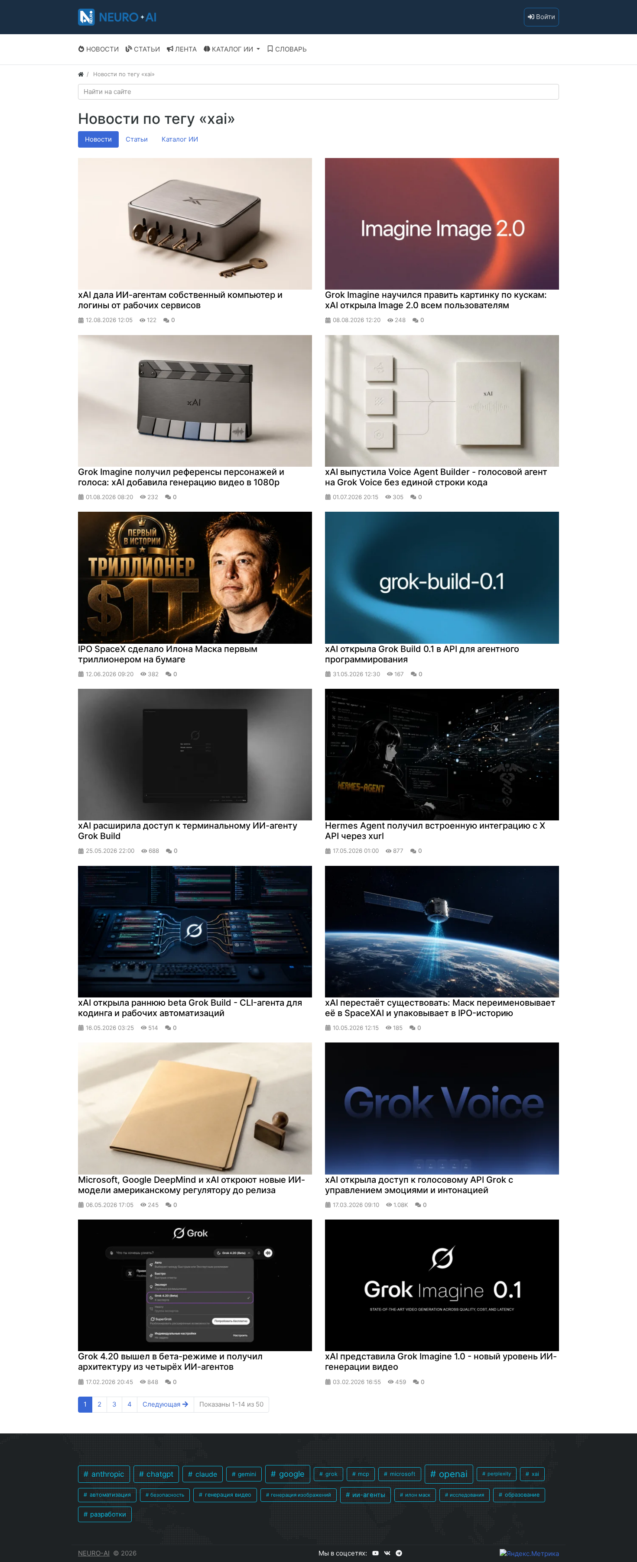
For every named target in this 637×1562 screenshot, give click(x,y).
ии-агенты (368, 1495)
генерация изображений (300, 1495)
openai (452, 1473)
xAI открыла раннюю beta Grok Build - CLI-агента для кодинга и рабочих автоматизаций (190, 1007)
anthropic (106, 1473)
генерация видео (227, 1494)
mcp (362, 1474)
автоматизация (109, 1494)
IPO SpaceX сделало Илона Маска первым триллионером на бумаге (167, 654)
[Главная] (81, 74)
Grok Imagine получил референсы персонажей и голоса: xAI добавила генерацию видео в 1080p (181, 477)
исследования (466, 1495)
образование (521, 1494)
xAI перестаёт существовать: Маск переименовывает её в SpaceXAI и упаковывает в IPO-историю (440, 1007)
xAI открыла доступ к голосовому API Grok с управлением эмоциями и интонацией (419, 1185)
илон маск (417, 1495)
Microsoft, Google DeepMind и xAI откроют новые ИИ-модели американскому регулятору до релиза (191, 1185)
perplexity (498, 1474)
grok (331, 1474)
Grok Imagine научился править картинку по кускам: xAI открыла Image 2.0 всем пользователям (436, 300)
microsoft (402, 1474)
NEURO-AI (94, 1553)
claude (205, 1474)
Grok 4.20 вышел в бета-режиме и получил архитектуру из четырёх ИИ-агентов (170, 1361)
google (291, 1473)
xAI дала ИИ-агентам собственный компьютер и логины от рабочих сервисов (180, 300)
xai (534, 1474)
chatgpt (158, 1473)
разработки (107, 1514)
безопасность (166, 1495)
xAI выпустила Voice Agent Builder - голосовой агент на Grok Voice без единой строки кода (436, 477)
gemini (246, 1474)
